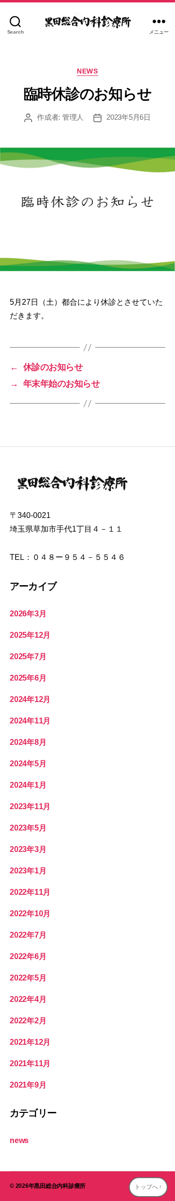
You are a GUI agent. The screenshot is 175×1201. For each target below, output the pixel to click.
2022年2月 (28, 1020)
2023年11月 (30, 806)
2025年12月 (30, 635)
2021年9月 (28, 1085)
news (87, 71)
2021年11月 (30, 1063)
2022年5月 (28, 978)
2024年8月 (28, 742)
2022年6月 (28, 956)
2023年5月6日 (128, 117)
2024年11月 (30, 721)
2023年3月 (28, 849)
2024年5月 (28, 763)
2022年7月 (28, 935)
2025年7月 (28, 656)
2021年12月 (30, 1042)
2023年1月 (28, 871)
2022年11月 (30, 892)
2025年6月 (28, 678)
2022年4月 (28, 999)
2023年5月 (28, 828)
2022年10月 (30, 913)
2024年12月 (30, 699)
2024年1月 (28, 785)
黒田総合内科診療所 (60, 1186)
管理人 (73, 117)
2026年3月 (28, 614)
